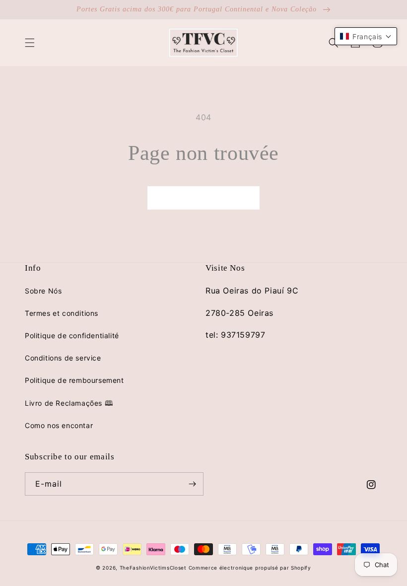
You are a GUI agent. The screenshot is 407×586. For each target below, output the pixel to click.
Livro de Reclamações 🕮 (69, 403)
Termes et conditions (61, 313)
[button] (30, 43)
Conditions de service (63, 358)
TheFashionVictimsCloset (153, 568)
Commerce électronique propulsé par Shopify (250, 568)
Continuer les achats (203, 198)
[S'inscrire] (192, 484)
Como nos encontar (59, 425)
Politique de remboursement (74, 380)
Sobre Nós (43, 291)
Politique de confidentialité (72, 335)
